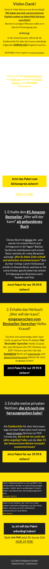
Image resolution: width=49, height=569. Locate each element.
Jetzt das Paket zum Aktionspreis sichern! (24, 181)
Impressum (32, 563)
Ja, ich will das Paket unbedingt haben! (24, 529)
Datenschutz (18, 563)
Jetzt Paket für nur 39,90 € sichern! (24, 287)
